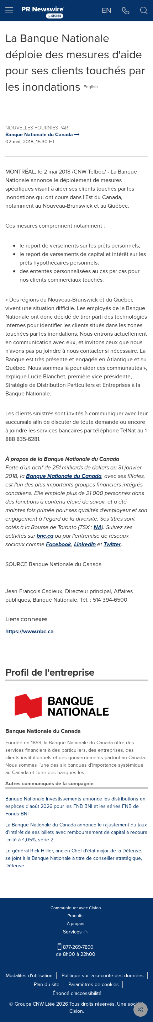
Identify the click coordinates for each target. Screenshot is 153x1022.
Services (73, 932)
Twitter (112, 544)
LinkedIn (85, 544)
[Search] (144, 10)
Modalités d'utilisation (29, 975)
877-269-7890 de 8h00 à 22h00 (75, 950)
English (91, 87)
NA (98, 527)
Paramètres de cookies (93, 984)
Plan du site (46, 984)
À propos (75, 923)
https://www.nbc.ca (29, 631)
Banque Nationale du (63, 476)
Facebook (58, 544)
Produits (76, 915)
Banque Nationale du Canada (43, 731)
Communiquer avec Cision (76, 908)
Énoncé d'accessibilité (77, 993)
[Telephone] (126, 10)
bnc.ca (45, 536)
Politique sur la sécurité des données (103, 975)
